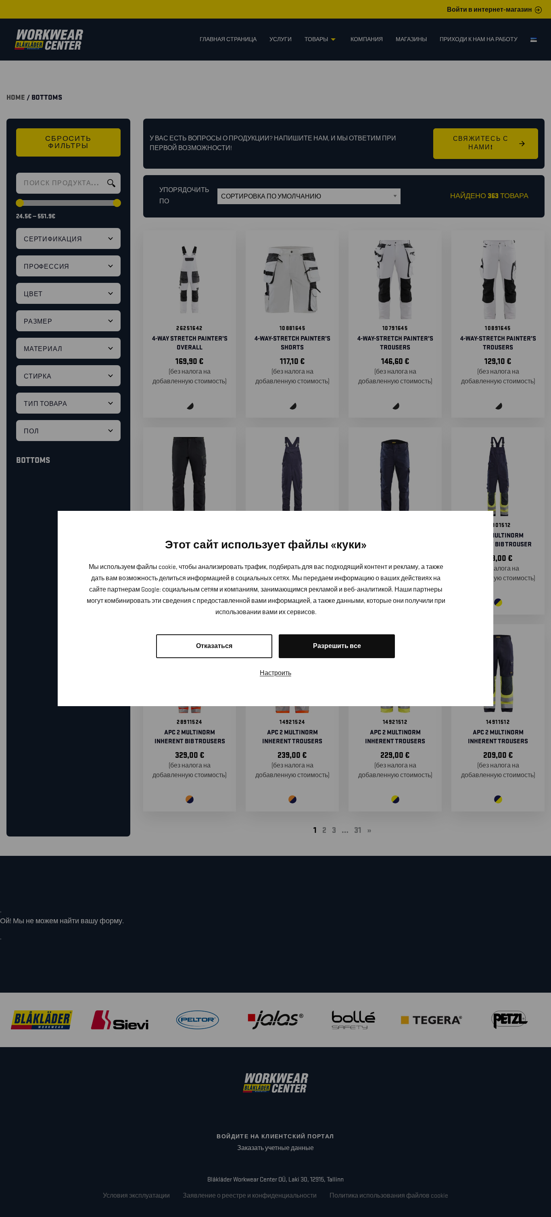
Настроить (275, 673)
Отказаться (214, 646)
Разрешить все (337, 646)
